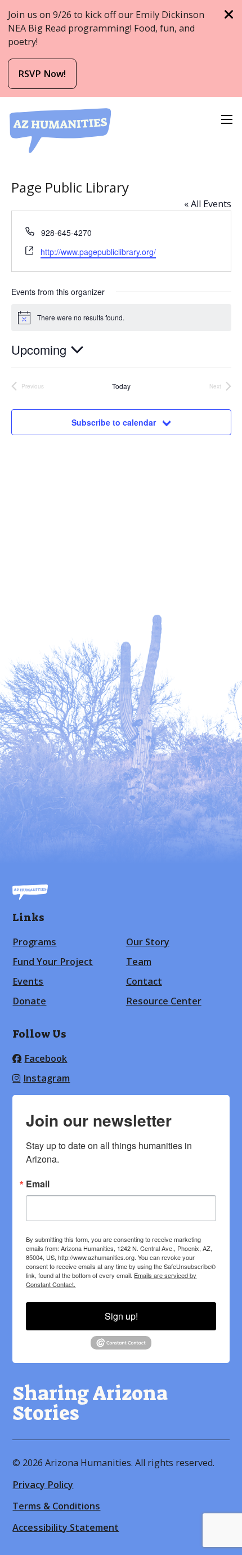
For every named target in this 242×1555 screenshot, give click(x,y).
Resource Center (163, 1001)
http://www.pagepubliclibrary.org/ (98, 251)
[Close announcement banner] (229, 14)
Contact (144, 981)
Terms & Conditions (56, 1506)
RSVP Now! (42, 74)
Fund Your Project (52, 961)
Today (121, 386)
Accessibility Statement (65, 1527)
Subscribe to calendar (113, 422)
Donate (29, 1001)
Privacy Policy (42, 1484)
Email (38, 1183)
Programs (34, 942)
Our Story (147, 942)
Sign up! (121, 1316)
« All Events (207, 204)
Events (27, 981)
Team (138, 961)
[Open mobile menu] (226, 119)
